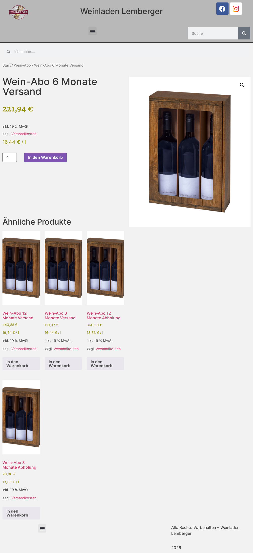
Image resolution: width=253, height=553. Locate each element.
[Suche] (244, 33)
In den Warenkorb (45, 157)
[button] (92, 31)
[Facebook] (222, 8)
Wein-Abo (22, 65)
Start (6, 65)
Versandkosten (23, 134)
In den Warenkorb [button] (17, 363)
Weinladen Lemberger (121, 11)
